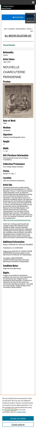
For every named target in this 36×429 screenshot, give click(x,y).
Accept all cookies (18, 418)
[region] (18, 412)
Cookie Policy (21, 412)
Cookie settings (10, 410)
